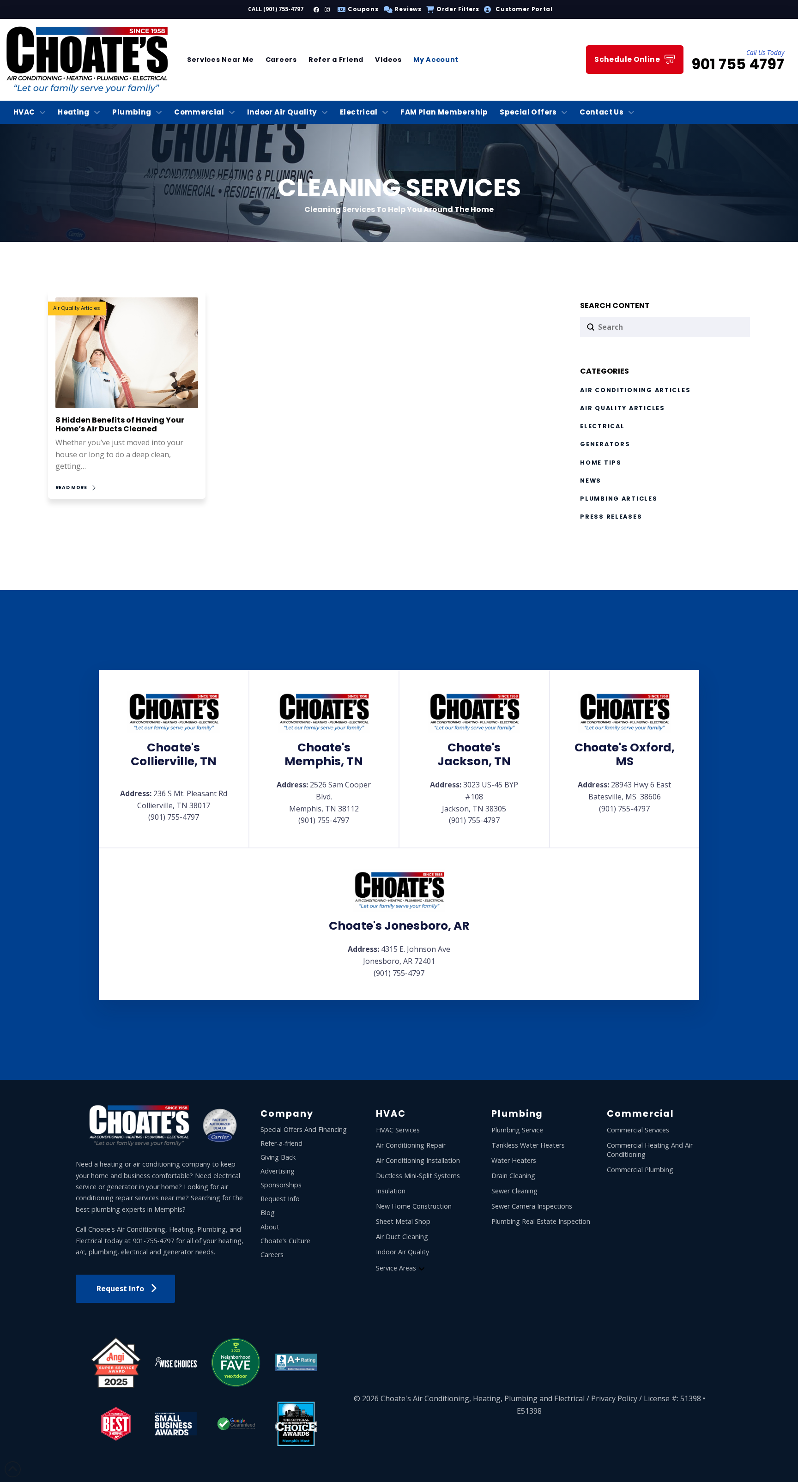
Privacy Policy (614, 1398)
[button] (401, 9)
